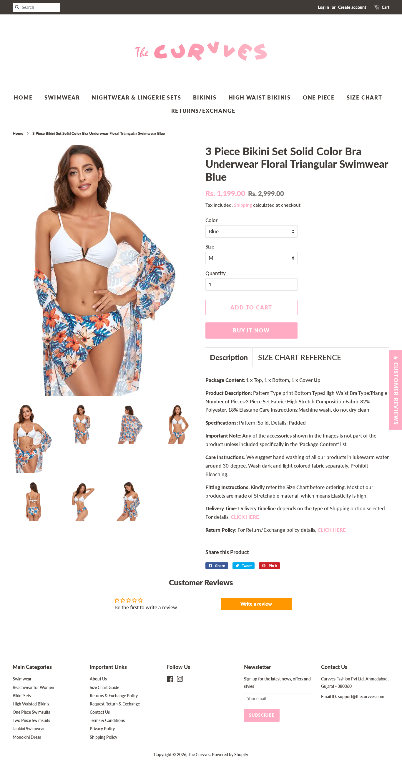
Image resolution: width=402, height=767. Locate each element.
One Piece (319, 97)
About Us (98, 678)
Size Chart (364, 97)
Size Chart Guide (104, 687)
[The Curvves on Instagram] (180, 679)
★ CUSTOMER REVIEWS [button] (396, 390)
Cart (385, 7)
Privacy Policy (102, 728)
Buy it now (251, 330)
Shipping (243, 205)
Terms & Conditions (107, 720)
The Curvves (199, 754)
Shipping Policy (103, 737)
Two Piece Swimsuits (31, 720)
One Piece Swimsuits (31, 712)
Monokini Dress (27, 737)
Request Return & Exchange (115, 703)
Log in (323, 7)
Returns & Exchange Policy (114, 695)
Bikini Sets (22, 695)
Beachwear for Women (33, 687)
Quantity (215, 273)
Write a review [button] (256, 604)
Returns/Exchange (203, 110)
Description (229, 357)
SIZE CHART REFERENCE (299, 357)
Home (23, 97)
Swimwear (62, 97)
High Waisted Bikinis (31, 703)
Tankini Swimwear (29, 728)
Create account (352, 7)
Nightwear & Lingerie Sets (136, 97)
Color (211, 220)
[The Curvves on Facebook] (170, 679)
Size (209, 246)
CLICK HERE (332, 530)
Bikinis (205, 97)
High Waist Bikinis (260, 97)
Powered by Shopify (230, 754)
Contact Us (100, 712)
